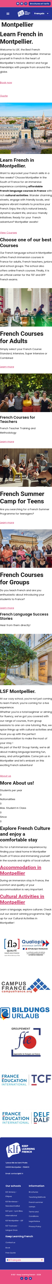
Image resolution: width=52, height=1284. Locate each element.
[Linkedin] (21, 3)
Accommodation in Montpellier (20, 870)
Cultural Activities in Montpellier (22, 899)
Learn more (7, 366)
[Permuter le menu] (7, 13)
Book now (6, 82)
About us (5, 776)
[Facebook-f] (26, 1278)
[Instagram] (25, 3)
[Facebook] (17, 3)
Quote (4, 96)
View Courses (8, 232)
